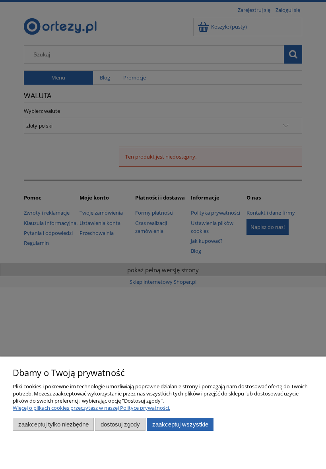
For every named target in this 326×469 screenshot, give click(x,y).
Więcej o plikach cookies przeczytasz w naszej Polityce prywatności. (91, 407)
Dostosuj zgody (120, 424)
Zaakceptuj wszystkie (180, 424)
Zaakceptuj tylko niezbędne (53, 424)
